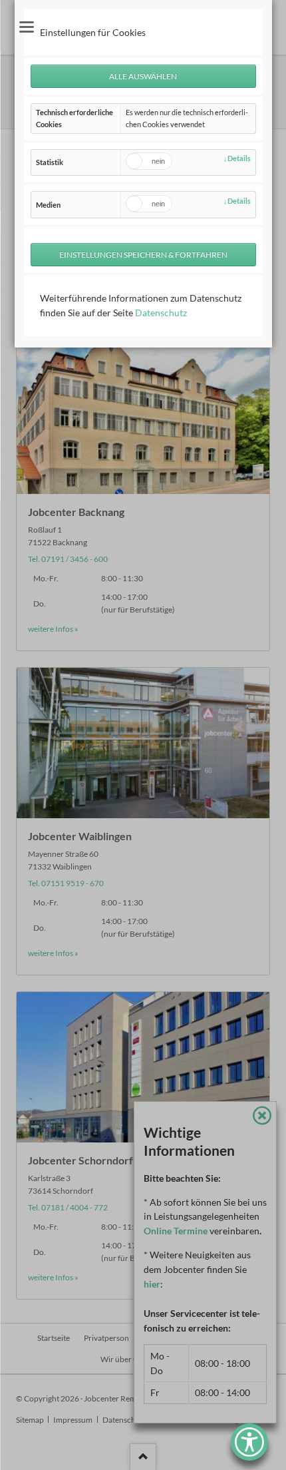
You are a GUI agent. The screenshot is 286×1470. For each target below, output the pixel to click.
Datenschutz (161, 312)
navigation (26, 27)
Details (239, 158)
